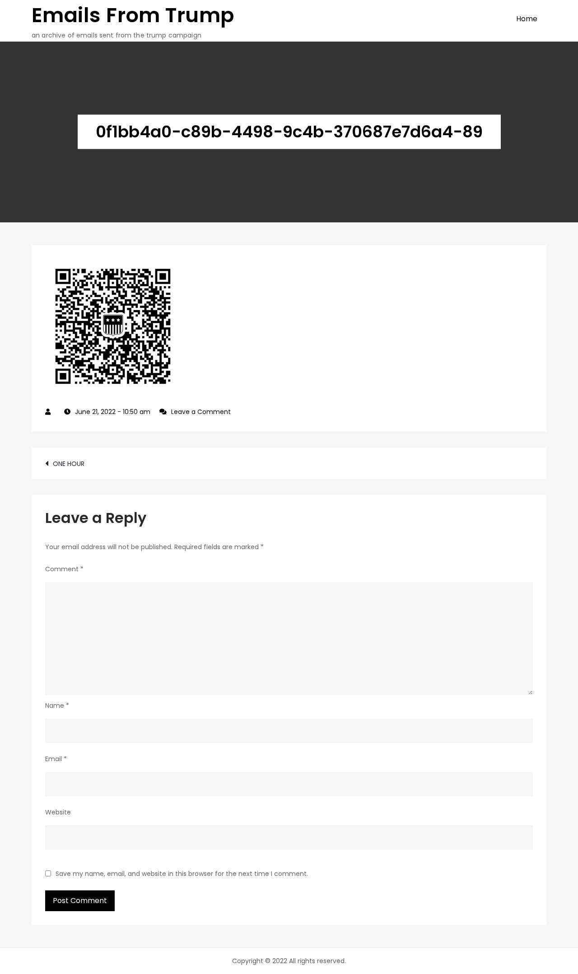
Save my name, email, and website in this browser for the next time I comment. (182, 873)
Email (56, 758)
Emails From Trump (133, 15)
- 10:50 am (112, 411)
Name (57, 705)
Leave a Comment (201, 411)
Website (58, 812)
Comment (64, 569)
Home (526, 19)
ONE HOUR (68, 463)
